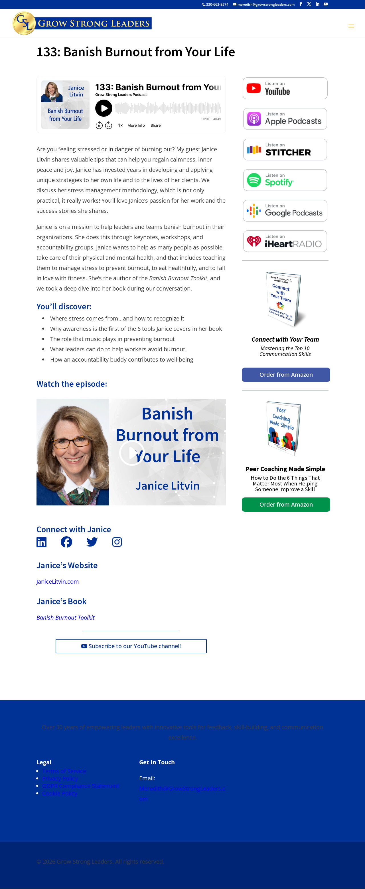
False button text (285, 81)
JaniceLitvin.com (57, 581)
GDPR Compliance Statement (80, 786)
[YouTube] (326, 4)
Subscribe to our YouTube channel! (135, 646)
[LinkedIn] (317, 4)
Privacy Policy (60, 778)
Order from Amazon (286, 374)
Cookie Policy (59, 793)
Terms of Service (64, 771)
